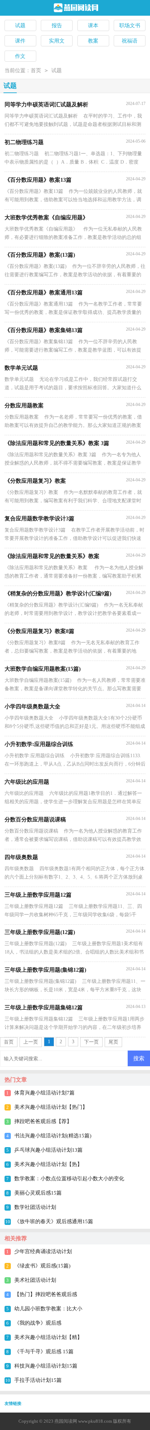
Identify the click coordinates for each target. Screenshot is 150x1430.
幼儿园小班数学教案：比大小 (48, 1308)
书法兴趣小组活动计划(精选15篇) (52, 1135)
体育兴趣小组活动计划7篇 (44, 1093)
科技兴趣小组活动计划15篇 (45, 1366)
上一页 (30, 1042)
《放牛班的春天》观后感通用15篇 (53, 1221)
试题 (56, 70)
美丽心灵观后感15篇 (38, 1193)
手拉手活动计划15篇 (38, 1380)
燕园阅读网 (65, 1421)
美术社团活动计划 (35, 1280)
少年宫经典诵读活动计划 (43, 1251)
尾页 (113, 1042)
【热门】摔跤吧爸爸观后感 (45, 1294)
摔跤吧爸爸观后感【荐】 (43, 1121)
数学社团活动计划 (35, 1207)
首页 (36, 70)
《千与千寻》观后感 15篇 (44, 1351)
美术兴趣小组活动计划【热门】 (51, 1107)
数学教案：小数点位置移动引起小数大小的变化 (69, 1178)
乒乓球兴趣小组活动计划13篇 (48, 1150)
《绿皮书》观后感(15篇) (42, 1266)
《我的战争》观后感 (37, 1323)
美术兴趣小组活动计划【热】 (48, 1164)
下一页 (91, 1042)
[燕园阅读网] (75, 8)
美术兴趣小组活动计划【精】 (48, 1337)
